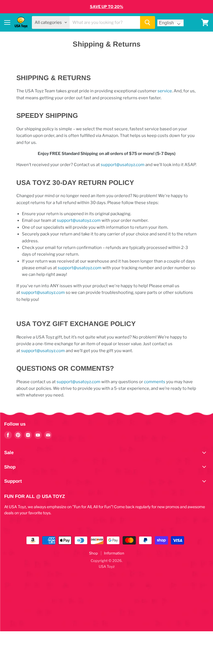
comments (154, 381)
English (166, 23)
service (164, 90)
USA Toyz (107, 566)
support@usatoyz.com (122, 164)
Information (114, 553)
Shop (93, 553)
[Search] (147, 22)
